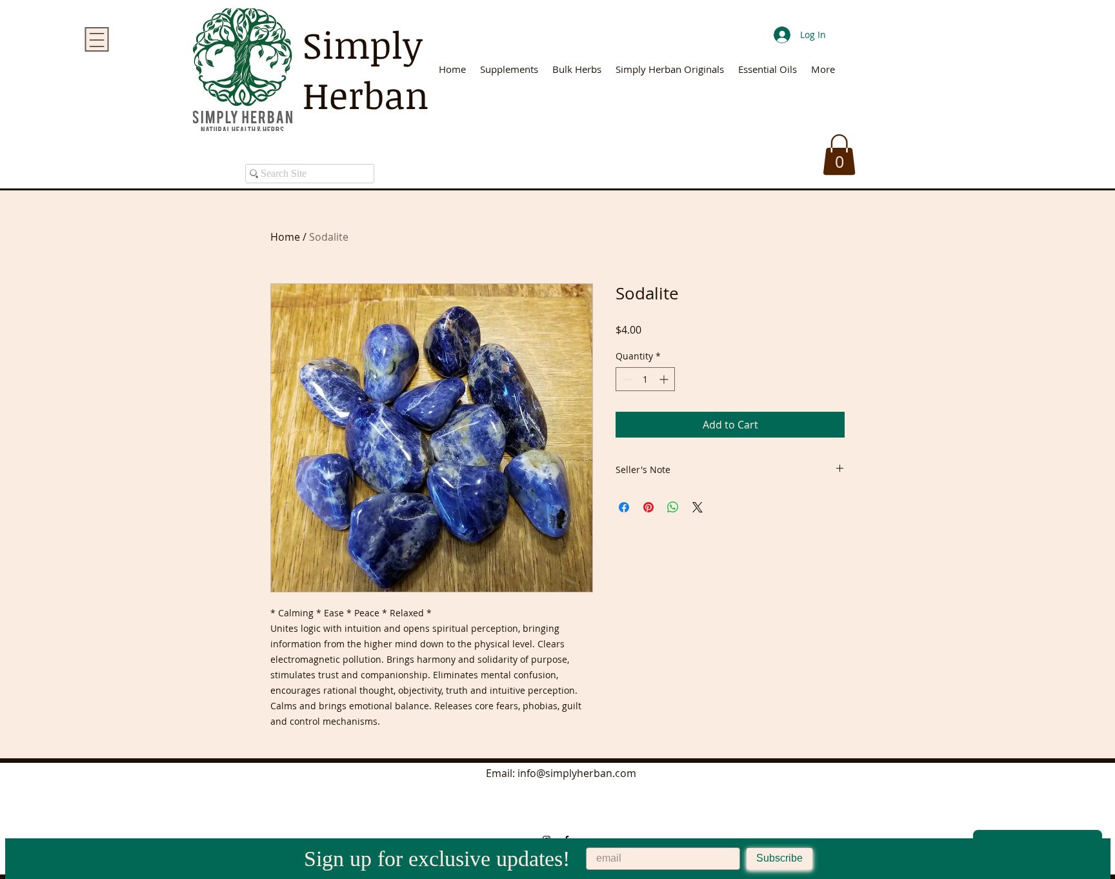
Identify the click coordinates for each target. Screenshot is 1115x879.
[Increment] (665, 379)
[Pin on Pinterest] (648, 507)
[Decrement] (626, 379)
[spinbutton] (645, 379)
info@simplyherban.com (576, 773)
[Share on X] (697, 507)
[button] (839, 154)
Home (285, 237)
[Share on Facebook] (624, 507)
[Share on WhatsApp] (673, 507)
